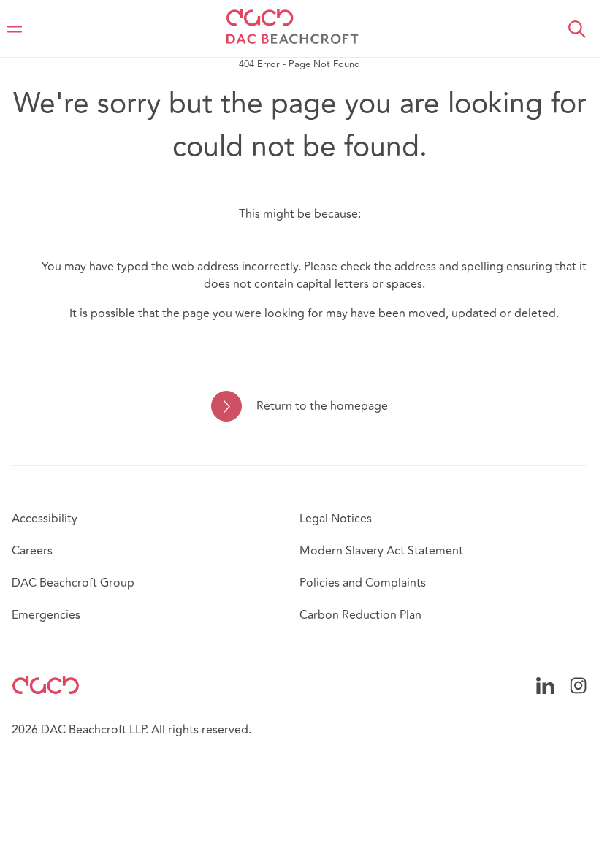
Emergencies (46, 615)
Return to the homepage (321, 406)
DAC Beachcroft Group (73, 583)
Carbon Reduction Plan (360, 615)
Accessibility (44, 518)
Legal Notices (336, 518)
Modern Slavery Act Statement (381, 551)
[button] (577, 29)
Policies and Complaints (363, 583)
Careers (32, 551)
